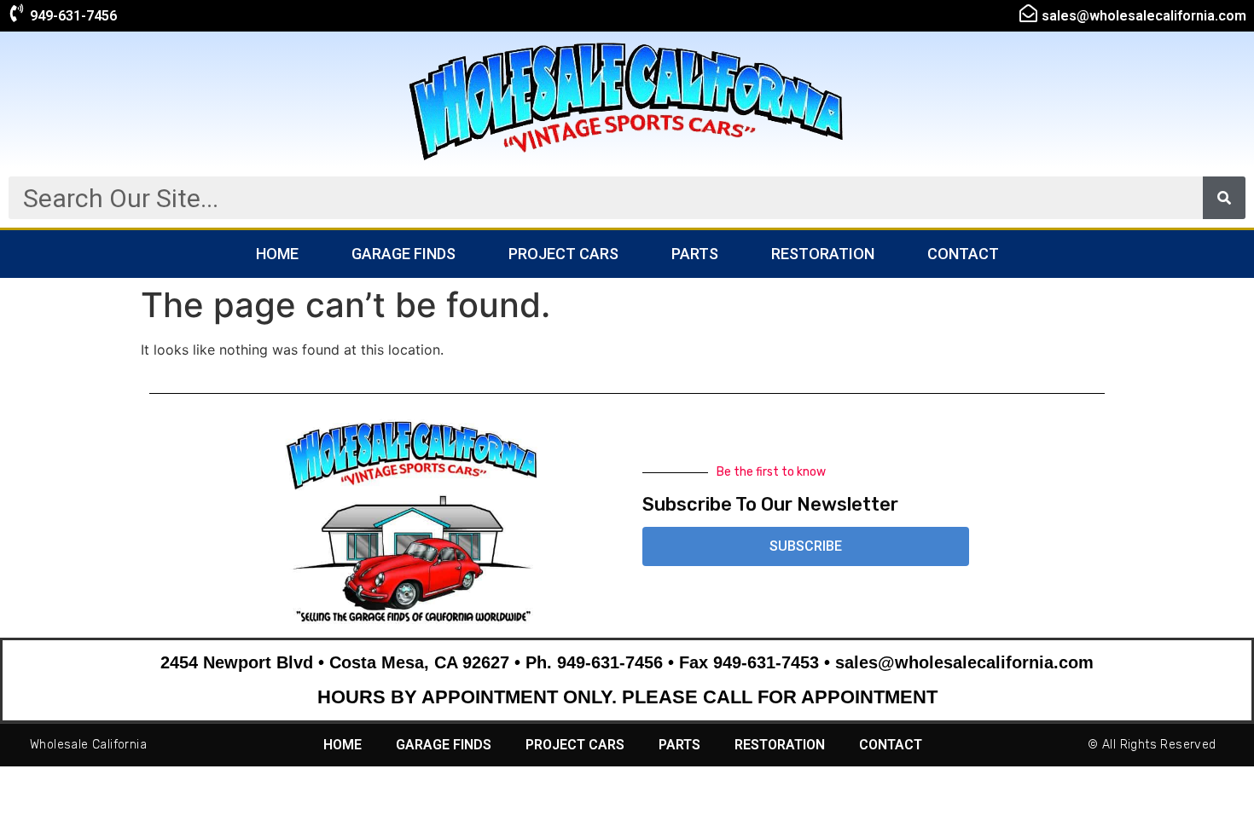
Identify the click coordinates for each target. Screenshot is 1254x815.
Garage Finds (403, 254)
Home (277, 254)
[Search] (1224, 197)
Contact (963, 254)
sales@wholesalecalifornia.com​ (1144, 16)
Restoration (822, 254)
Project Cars (563, 254)
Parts (694, 254)
